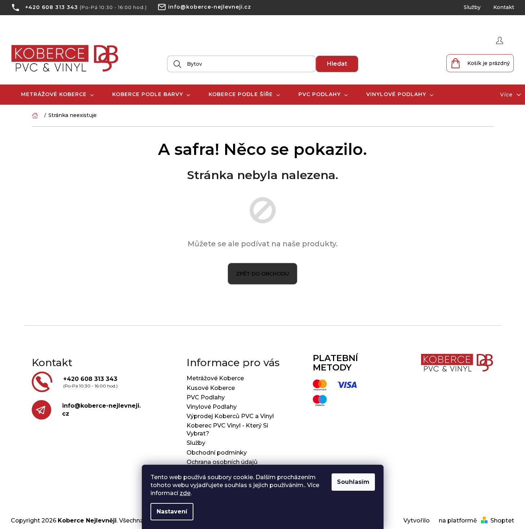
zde (185, 493)
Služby (472, 7)
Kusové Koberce (211, 388)
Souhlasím (353, 481)
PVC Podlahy (206, 397)
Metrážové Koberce (215, 378)
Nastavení (172, 511)
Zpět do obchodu (262, 273)
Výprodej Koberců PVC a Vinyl (230, 416)
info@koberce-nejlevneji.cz (209, 7)
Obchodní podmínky (217, 452)
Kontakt (503, 7)
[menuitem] (57, 94)
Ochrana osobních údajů (222, 462)
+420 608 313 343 (51, 7)
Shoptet (502, 520)
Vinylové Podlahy (212, 406)
